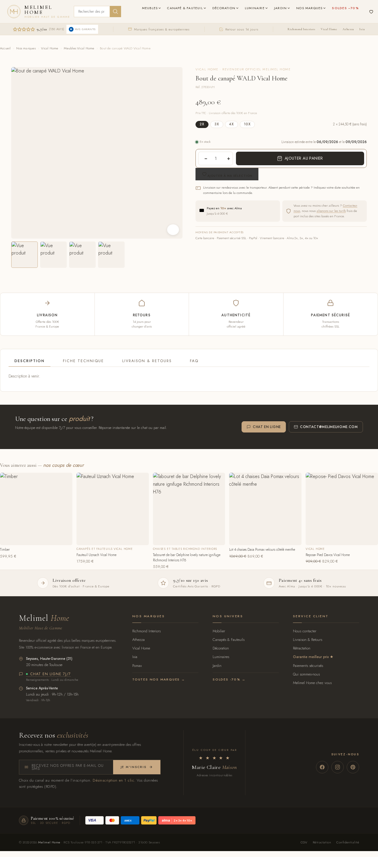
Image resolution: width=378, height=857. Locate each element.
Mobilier (219, 631)
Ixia (362, 29)
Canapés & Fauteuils (229, 639)
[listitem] (24, 255)
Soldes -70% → (229, 679)
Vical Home (329, 29)
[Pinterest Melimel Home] (353, 767)
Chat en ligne (267, 427)
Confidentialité (347, 842)
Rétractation (301, 648)
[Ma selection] (371, 11)
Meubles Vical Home (79, 48)
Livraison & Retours (147, 361)
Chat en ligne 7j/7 (50, 674)
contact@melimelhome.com (329, 427)
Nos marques (25, 48)
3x (216, 124)
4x (231, 124)
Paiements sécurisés (308, 665)
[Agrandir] (173, 229)
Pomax (137, 665)
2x (202, 124)
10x (247, 124)
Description (29, 361)
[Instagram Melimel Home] (337, 767)
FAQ (194, 361)
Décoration (221, 648)
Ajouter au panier (304, 158)
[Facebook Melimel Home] (322, 767)
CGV (304, 842)
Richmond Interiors (301, 29)
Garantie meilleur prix (311, 657)
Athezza (348, 29)
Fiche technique (83, 361)
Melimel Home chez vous (312, 683)
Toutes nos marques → (158, 679)
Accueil (5, 48)
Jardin (217, 665)
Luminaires (221, 657)
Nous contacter (304, 631)
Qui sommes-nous (306, 674)
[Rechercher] (115, 11)
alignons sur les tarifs (331, 210)
